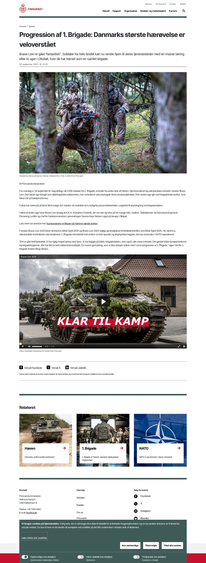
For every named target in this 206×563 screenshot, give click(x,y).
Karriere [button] (173, 11)
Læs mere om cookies (34, 537)
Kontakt (172, 4)
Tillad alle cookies (172, 545)
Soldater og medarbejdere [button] (153, 11)
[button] (183, 12)
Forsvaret (22, 26)
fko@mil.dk (31, 512)
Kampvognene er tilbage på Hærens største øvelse (72, 223)
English (183, 4)
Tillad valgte (151, 545)
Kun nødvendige (130, 545)
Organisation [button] (130, 11)
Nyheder (148, 4)
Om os (80, 512)
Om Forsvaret (161, 4)
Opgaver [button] (116, 11)
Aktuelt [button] (105, 11)
